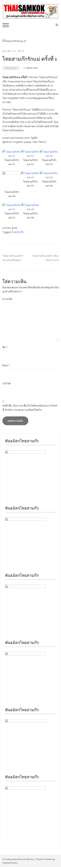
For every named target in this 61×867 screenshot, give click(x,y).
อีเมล (6, 365)
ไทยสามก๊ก (18, 232)
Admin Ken (32, 67)
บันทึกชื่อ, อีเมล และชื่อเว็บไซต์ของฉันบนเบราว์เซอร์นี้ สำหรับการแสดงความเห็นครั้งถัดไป (29, 407)
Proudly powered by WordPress (18, 859)
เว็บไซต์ (6, 383)
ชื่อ (4, 347)
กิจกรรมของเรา (11, 68)
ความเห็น (7, 299)
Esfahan (48, 859)
